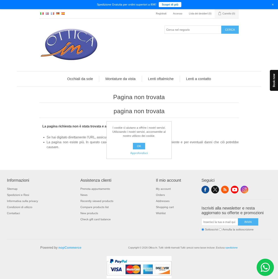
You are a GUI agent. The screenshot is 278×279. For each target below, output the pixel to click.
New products (89, 213)
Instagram (244, 189)
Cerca (230, 29)
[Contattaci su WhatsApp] (265, 267)
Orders (160, 194)
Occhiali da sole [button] (80, 79)
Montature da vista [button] (120, 79)
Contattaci (13, 213)
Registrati (161, 13)
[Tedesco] (57, 13)
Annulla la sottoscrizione (238, 229)
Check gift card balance (95, 219)
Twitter (215, 189)
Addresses (163, 201)
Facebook (205, 189)
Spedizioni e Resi (18, 194)
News (84, 194)
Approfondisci (139, 153)
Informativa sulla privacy (22, 201)
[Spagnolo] (63, 13)
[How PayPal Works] (139, 277)
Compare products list (94, 207)
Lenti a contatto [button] (198, 79)
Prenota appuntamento (95, 188)
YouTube (235, 189)
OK (139, 146)
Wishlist (161, 213)
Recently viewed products (96, 201)
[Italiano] (41, 13)
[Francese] (52, 13)
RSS (225, 189)
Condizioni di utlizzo (19, 207)
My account (163, 188)
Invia (248, 222)
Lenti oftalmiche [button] (161, 79)
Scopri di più (170, 4)
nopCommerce (69, 247)
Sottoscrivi (211, 229)
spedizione (231, 247)
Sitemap (12, 188)
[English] (47, 13)
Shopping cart (165, 207)
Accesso (177, 13)
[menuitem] (80, 79)
